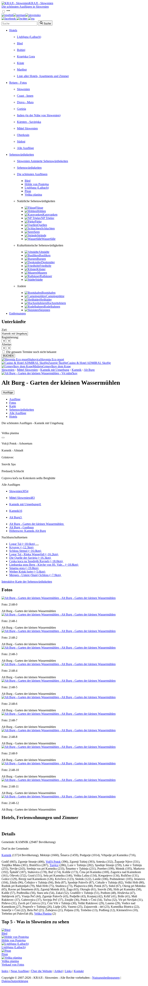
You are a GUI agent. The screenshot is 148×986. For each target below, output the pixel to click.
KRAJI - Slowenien (41, 3)
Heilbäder (46, 299)
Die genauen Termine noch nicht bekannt (31, 352)
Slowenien (23, 89)
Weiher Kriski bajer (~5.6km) (27, 571)
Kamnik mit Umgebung (54, 369)
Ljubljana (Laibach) (29, 36)
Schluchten (48, 228)
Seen (37, 232)
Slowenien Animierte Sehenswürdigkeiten (42, 161)
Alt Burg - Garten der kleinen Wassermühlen (36, 524)
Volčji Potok (53, 861)
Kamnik (77, 369)
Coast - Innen (25, 95)
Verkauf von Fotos (13, 964)
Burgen (41, 258)
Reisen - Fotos (18, 82)
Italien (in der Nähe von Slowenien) (39, 115)
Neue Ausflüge (20, 971)
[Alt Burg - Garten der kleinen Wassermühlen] (59, 598)
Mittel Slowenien (27, 128)
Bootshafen (49, 292)
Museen (42, 272)
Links (68, 971)
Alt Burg (89, 369)
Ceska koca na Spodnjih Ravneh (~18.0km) (36, 561)
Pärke (38, 221)
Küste (20, 63)
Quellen (42, 225)
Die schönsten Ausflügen (32, 174)
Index (5, 971)
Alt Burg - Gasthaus (21, 527)
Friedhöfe (45, 265)
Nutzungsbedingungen (106, 977)
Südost (21, 141)
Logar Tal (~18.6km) (22, 544)
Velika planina (33, 194)
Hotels (13, 30)
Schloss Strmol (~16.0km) (25, 550)
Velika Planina (43, 913)
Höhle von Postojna (37, 184)
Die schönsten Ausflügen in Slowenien (25, 6)
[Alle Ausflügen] (3, 437)
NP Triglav (47, 218)
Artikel (58, 971)
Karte (12, 406)
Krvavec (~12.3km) (21, 547)
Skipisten (44, 310)
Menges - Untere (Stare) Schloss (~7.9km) (35, 575)
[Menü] (8, 11)
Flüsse (39, 207)
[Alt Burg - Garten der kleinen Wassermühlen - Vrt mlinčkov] (39, 373)
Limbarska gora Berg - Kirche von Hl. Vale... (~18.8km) (43, 564)
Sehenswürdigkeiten (21, 154)
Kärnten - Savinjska (29, 121)
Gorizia (21, 108)
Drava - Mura (25, 102)
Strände (41, 235)
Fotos (12, 402)
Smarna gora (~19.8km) (23, 568)
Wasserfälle (49, 238)
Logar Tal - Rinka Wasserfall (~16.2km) (33, 554)
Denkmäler (48, 262)
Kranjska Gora (26, 56)
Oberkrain (23, 135)
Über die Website (41, 971)
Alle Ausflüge (25, 148)
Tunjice (54, 865)
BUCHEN (8, 355)
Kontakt (79, 971)
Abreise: (7, 344)
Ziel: (4, 329)
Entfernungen (17, 313)
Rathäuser (46, 276)
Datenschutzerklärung (15, 981)
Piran (28, 191)
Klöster (41, 269)
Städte (39, 279)
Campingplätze (55, 296)
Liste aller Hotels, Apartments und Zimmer (43, 76)
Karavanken (50, 214)
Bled (20, 43)
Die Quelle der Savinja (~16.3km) (30, 557)
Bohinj (21, 50)
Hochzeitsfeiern (56, 303)
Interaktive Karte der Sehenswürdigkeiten (27, 581)
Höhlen (41, 211)
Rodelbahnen (52, 306)
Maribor (22, 69)
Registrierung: (10, 337)
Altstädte (44, 252)
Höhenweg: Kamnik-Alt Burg (27, 530)
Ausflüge (14, 399)
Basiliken (44, 255)
